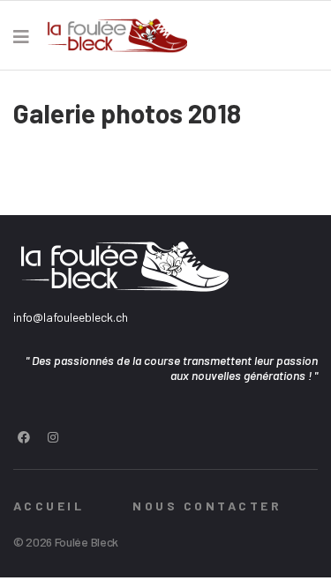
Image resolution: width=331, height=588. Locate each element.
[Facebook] (24, 436)
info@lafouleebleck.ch (70, 316)
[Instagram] (53, 436)
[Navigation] (21, 36)
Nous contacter (207, 505)
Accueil (48, 505)
